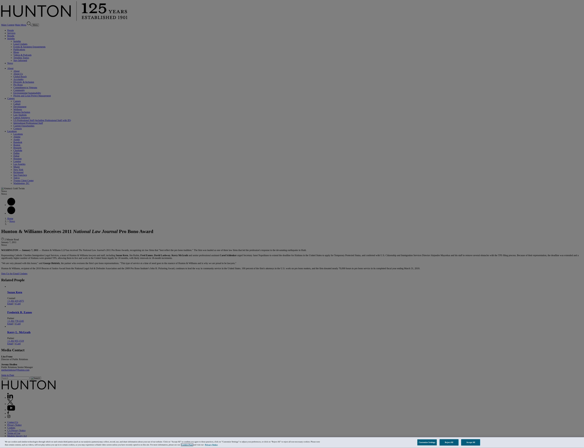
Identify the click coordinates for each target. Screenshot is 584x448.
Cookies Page (187, 445)
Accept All (470, 442)
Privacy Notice (211, 445)
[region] (292, 442)
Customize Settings (427, 442)
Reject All (449, 442)
